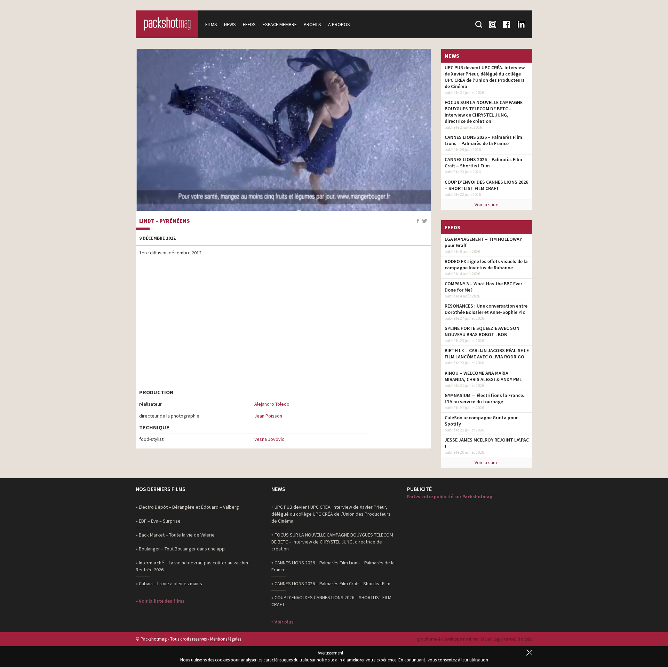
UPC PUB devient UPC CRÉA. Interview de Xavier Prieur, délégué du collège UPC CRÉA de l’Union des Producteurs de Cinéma (485, 76)
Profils (312, 24)
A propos (339, 24)
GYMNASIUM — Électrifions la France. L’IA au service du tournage (484, 398)
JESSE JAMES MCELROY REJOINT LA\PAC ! (487, 443)
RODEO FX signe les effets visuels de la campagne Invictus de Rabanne (486, 264)
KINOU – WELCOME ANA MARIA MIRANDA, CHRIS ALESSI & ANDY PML (483, 376)
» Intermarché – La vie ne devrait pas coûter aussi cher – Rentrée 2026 (194, 566)
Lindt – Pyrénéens (164, 221)
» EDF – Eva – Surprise (158, 521)
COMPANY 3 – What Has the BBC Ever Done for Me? (483, 286)
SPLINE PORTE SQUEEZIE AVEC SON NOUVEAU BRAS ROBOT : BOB (482, 331)
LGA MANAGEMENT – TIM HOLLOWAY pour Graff (483, 242)
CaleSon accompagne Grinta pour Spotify (481, 420)
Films (211, 24)
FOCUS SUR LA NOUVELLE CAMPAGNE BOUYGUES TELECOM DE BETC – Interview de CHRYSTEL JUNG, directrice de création (484, 111)
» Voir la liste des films (160, 601)
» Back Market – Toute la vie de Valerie (175, 535)
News (230, 24)
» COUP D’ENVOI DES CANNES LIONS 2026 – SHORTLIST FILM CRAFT (331, 601)
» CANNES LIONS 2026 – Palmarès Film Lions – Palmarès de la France (333, 566)
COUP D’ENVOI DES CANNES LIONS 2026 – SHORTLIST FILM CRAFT (486, 185)
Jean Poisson (268, 416)
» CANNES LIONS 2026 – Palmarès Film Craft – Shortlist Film (330, 583)
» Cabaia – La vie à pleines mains (169, 583)
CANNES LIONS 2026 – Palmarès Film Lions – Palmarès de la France (483, 140)
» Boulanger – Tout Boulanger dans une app (180, 549)
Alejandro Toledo (271, 404)
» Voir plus (282, 622)
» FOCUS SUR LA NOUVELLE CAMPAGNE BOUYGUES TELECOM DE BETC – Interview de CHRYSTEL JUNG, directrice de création (332, 542)
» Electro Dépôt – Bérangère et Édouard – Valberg (187, 507)
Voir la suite (487, 204)
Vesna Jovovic (269, 439)
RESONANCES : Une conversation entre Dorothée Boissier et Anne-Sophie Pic (486, 309)
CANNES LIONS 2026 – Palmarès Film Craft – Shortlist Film (483, 162)
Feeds (249, 24)
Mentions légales (225, 639)
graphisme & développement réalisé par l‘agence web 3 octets (474, 639)
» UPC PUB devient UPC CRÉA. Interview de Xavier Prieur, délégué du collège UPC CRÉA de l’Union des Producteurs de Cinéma (331, 514)
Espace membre (280, 24)
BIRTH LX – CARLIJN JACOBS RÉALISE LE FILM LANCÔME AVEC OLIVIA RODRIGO (487, 353)
